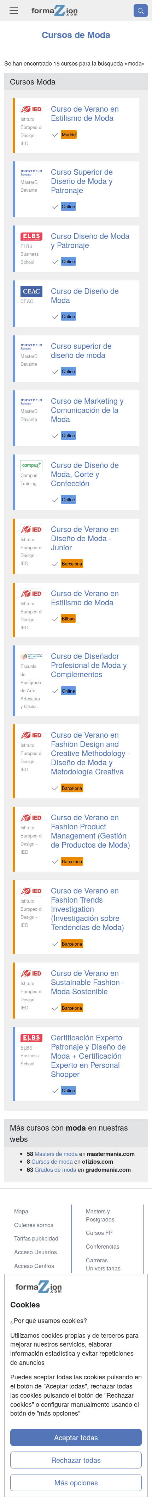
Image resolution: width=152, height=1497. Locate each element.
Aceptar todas (76, 1437)
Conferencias (102, 1246)
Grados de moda (55, 1169)
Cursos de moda (52, 1161)
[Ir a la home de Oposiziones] (54, 10)
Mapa (21, 1211)
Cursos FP (99, 1233)
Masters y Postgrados (100, 1215)
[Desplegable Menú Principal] (13, 10)
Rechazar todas (76, 1460)
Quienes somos (33, 1225)
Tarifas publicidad (36, 1238)
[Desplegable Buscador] (141, 10)
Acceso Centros (34, 1266)
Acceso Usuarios (35, 1252)
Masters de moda (56, 1154)
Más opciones (76, 1482)
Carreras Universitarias (103, 1264)
